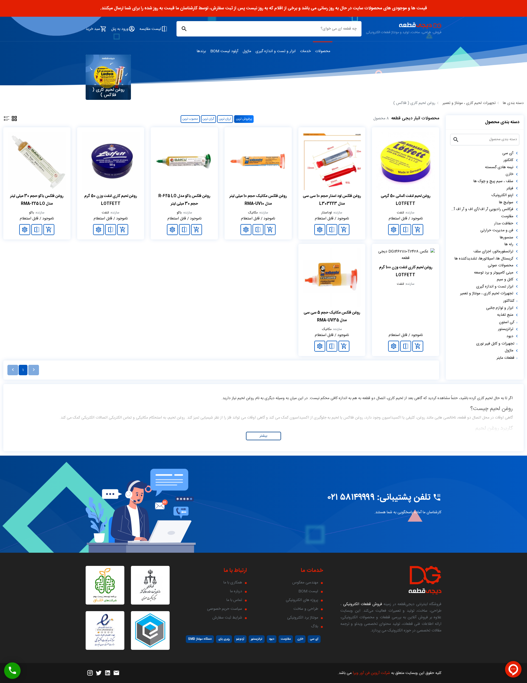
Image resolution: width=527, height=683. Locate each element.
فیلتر (509, 188)
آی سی (507, 153)
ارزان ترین (225, 119)
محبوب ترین (190, 119)
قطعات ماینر (505, 358)
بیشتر (263, 436)
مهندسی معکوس (305, 582)
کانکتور (508, 160)
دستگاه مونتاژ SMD (200, 639)
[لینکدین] (107, 673)
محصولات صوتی (500, 265)
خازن (509, 174)
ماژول (509, 351)
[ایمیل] (116, 673)
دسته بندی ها (513, 103)
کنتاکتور (508, 301)
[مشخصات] (393, 229)
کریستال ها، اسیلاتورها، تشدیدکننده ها (484, 258)
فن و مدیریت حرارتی (496, 230)
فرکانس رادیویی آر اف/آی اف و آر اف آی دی (481, 209)
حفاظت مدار (503, 223)
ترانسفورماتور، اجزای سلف (493, 251)
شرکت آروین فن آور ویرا (371, 673)
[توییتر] (98, 673)
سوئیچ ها (506, 202)
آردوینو (240, 639)
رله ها (508, 244)
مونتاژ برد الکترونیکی (302, 617)
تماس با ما (234, 600)
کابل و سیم (505, 279)
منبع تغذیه (505, 315)
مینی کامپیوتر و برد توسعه (493, 272)
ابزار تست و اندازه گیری (494, 286)
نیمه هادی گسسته (499, 167)
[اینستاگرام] (90, 673)
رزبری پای (224, 639)
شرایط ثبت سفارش (227, 617)
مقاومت (507, 216)
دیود (509, 336)
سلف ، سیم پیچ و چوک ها (493, 181)
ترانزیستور (505, 329)
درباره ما (236, 591)
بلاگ (314, 626)
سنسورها (506, 237)
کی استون (506, 322)
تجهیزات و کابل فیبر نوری (495, 343)
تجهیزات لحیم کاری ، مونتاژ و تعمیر (469, 103)
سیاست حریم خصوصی (224, 609)
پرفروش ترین (244, 119)
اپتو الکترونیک (502, 195)
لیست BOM (308, 591)
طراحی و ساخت (305, 609)
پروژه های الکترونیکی (302, 600)
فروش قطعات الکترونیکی (361, 604)
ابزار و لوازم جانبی (499, 308)
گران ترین (208, 119)
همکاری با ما (232, 582)
